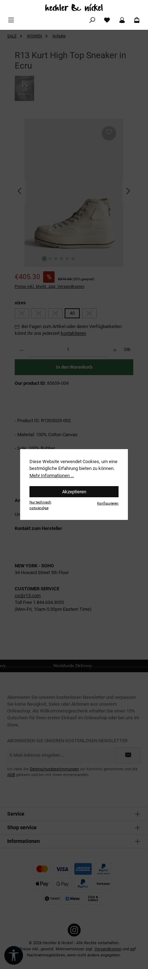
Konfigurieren (108, 503)
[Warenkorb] (136, 20)
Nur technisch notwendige (40, 505)
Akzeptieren (74, 491)
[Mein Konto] (122, 20)
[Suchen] (92, 20)
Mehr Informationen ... (51, 475)
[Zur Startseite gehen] (74, 7)
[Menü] (11, 20)
